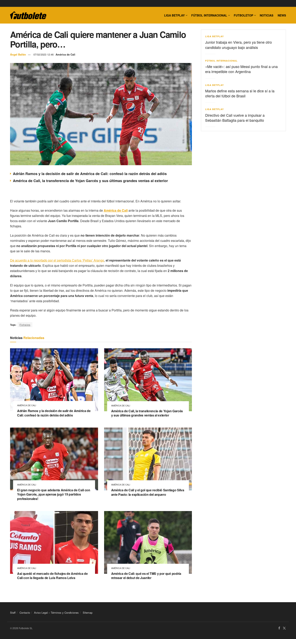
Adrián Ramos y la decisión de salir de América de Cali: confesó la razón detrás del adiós (90, 173)
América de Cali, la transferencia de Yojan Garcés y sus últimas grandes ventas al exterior (90, 180)
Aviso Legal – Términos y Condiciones (56, 612)
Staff (13, 612)
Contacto (25, 612)
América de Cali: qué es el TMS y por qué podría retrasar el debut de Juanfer (146, 575)
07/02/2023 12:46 (43, 54)
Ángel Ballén (18, 54)
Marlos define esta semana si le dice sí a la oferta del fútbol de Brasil (239, 93)
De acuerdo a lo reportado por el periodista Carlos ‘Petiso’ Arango (57, 260)
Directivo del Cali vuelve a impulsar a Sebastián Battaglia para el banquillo (235, 117)
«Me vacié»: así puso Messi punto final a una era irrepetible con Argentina (241, 69)
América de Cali (65, 54)
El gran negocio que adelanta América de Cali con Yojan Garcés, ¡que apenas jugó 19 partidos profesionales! (53, 494)
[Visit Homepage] (28, 15)
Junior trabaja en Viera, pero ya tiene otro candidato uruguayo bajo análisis (238, 44)
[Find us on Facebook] (279, 628)
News (282, 15)
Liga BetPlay (214, 36)
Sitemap (87, 612)
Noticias (266, 15)
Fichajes (25, 324)
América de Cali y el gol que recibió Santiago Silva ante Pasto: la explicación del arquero (147, 492)
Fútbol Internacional (209, 15)
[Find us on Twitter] (284, 628)
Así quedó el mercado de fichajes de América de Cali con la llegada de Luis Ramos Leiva (52, 575)
